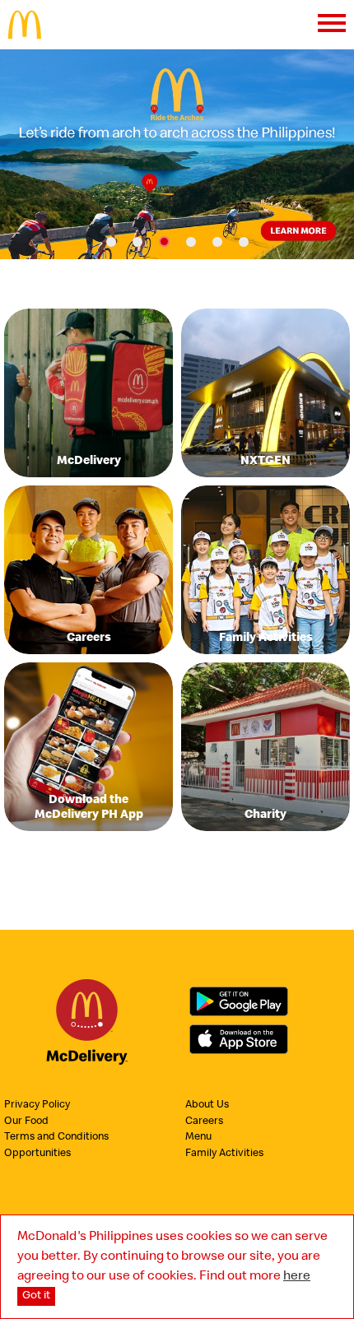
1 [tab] (111, 242)
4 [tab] (191, 242)
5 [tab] (217, 242)
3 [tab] (164, 241)
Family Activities (224, 1154)
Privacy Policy (37, 1105)
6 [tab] (244, 242)
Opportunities (37, 1154)
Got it (36, 1296)
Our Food (26, 1122)
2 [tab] (137, 242)
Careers (204, 1122)
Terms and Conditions (56, 1137)
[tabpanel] (177, 154)
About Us (207, 1105)
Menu (198, 1137)
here (296, 1277)
